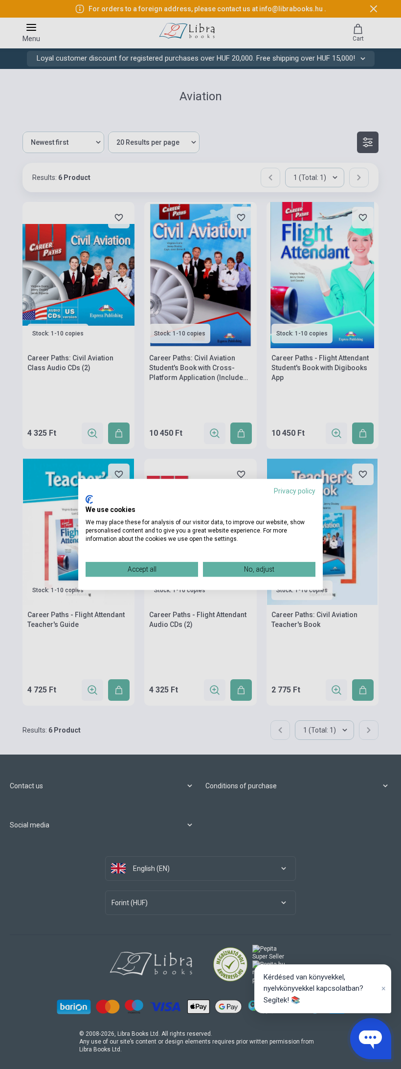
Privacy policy (294, 491)
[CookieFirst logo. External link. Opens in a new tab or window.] (89, 499)
